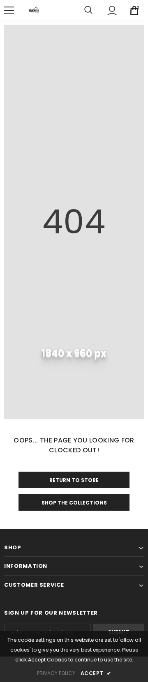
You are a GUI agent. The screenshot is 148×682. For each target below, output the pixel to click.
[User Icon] (112, 10)
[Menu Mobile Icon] (9, 10)
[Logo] (34, 10)
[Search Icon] (88, 10)
